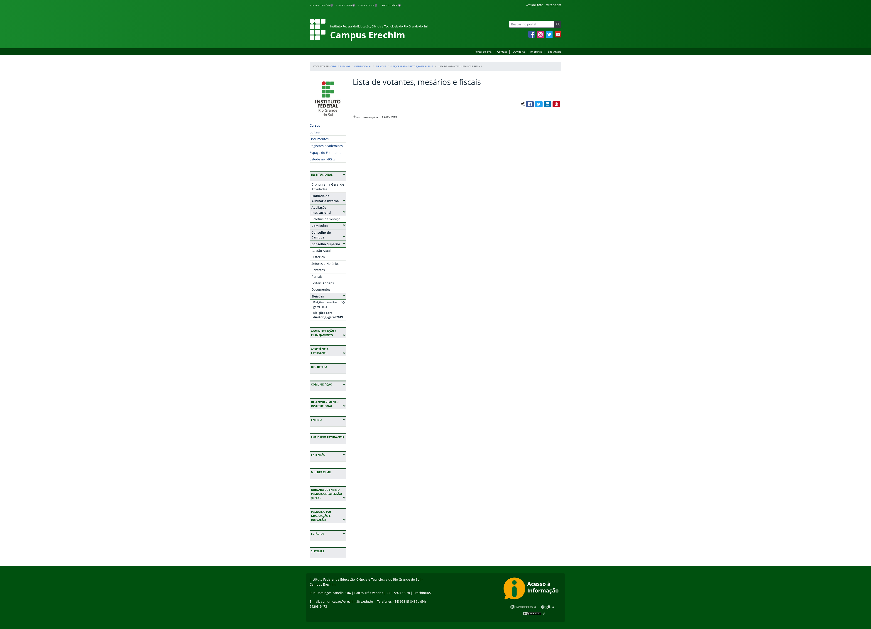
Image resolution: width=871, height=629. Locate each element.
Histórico (318, 257)
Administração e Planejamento (328, 333)
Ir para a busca (367, 5)
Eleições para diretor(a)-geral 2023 (329, 304)
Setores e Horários (325, 263)
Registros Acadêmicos (326, 146)
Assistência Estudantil (328, 351)
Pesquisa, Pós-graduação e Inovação (328, 516)
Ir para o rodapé (390, 5)
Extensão (328, 455)
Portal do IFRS (483, 52)
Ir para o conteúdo (321, 5)
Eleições (381, 66)
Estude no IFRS (321, 159)
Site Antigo (554, 52)
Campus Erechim (340, 66)
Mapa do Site (553, 5)
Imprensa (536, 52)
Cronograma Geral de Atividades (327, 187)
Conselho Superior (328, 244)
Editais (315, 132)
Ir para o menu (345, 5)
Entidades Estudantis (327, 437)
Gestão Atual (321, 250)
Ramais (317, 276)
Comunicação (328, 384)
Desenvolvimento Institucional (328, 404)
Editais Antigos (322, 283)
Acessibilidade (534, 5)
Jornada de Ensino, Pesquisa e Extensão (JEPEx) (328, 494)
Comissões (328, 225)
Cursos (315, 125)
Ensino (328, 420)
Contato (502, 52)
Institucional (362, 66)
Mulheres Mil (321, 472)
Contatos (318, 270)
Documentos (319, 139)
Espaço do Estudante (325, 152)
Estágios (328, 534)
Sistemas (317, 551)
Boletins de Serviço (325, 219)
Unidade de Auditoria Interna (328, 198)
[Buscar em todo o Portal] (557, 24)
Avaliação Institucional (328, 210)
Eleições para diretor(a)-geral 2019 (411, 66)
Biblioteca (319, 367)
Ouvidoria (519, 52)
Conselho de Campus (328, 235)
